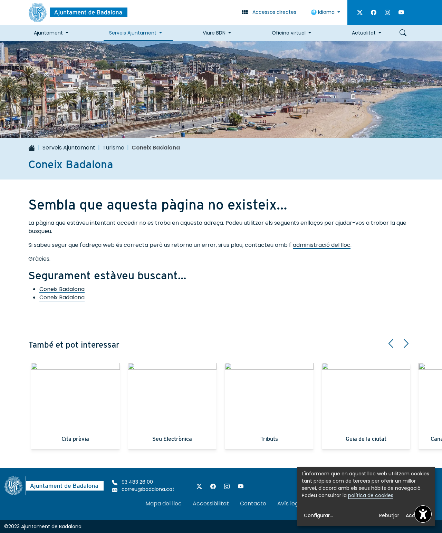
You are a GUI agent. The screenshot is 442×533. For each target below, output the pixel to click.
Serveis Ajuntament (68, 148)
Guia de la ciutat (366, 439)
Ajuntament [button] (48, 32)
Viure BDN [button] (214, 32)
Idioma (323, 12)
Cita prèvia (75, 439)
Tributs (269, 439)
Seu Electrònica (172, 439)
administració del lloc (321, 245)
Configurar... (318, 515)
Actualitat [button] (364, 32)
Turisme (113, 148)
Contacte (253, 503)
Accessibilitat (211, 503)
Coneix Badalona (62, 289)
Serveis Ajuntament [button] (132, 32)
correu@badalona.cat (147, 489)
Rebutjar (389, 515)
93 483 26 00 (136, 481)
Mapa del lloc (163, 503)
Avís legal (290, 503)
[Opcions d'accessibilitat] (423, 514)
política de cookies (370, 495)
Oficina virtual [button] (289, 32)
